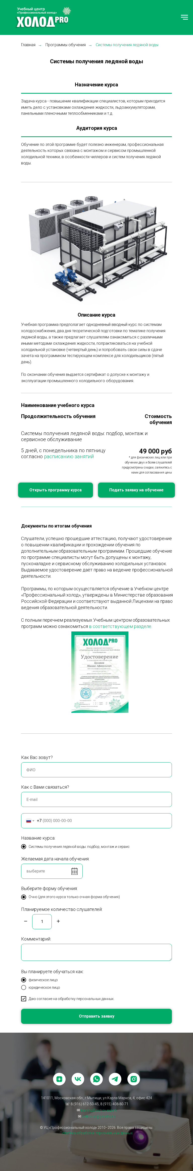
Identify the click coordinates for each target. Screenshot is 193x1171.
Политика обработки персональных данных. (96, 1133)
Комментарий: (36, 939)
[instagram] (133, 1079)
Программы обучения (65, 44)
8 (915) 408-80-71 (114, 1104)
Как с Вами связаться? (45, 787)
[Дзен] (59, 1079)
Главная (28, 44)
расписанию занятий (69, 456)
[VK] (78, 1079)
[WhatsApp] (96, 1079)
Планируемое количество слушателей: (62, 909)
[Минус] (25, 921)
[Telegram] (115, 1079)
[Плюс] (58, 921)
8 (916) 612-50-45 (85, 1104)
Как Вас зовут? (37, 757)
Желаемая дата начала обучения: (55, 858)
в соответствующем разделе (120, 626)
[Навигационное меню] (184, 17)
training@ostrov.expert (98, 1110)
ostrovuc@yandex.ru (98, 1117)
